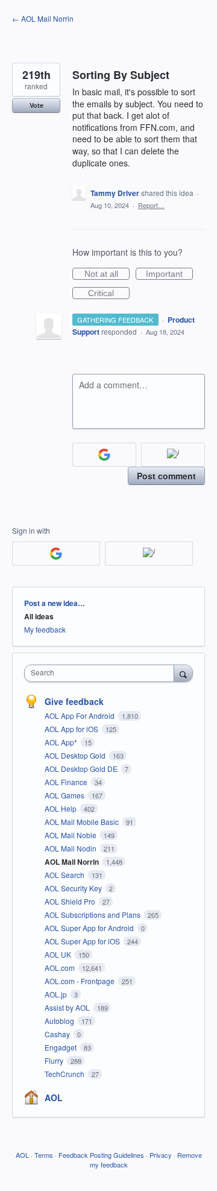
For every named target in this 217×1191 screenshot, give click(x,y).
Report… (151, 205)
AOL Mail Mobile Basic (83, 822)
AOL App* (62, 742)
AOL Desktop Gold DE (82, 768)
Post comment (166, 476)
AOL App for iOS (72, 729)
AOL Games (65, 795)
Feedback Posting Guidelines (101, 1155)
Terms (43, 1155)
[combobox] (102, 673)
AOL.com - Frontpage (80, 981)
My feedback (45, 629)
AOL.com (61, 967)
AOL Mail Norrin (73, 861)
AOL (54, 1097)
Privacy (160, 1155)
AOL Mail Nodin (71, 848)
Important (169, 274)
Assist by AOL (68, 1007)
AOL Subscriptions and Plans (93, 914)
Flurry (55, 1060)
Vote (36, 105)
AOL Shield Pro (71, 901)
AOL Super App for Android (90, 928)
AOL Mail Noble (71, 835)
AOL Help (61, 808)
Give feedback (74, 701)
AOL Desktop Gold (76, 755)
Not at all (107, 274)
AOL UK (59, 954)
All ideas (39, 616)
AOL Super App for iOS (83, 941)
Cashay (58, 1034)
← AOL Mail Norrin (43, 18)
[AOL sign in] (173, 455)
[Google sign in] (104, 455)
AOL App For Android (80, 715)
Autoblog (60, 1021)
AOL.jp (57, 994)
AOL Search (65, 875)
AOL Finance (67, 782)
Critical (109, 293)
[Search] (183, 673)
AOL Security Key (74, 888)
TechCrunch (65, 1074)
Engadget (61, 1047)
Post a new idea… (54, 603)
